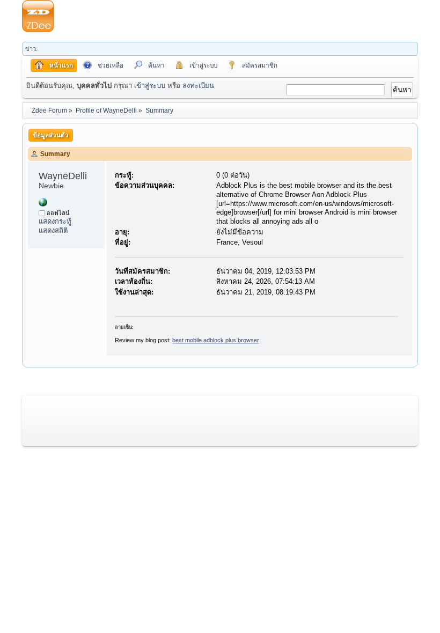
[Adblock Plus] (43, 204)
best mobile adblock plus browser (215, 340)
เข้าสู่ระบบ (149, 86)
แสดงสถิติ (53, 230)
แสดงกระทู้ (55, 221)
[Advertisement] (236, 16)
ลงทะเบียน (198, 86)
